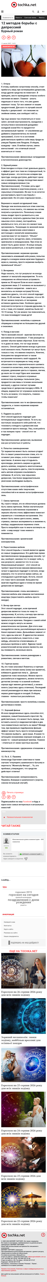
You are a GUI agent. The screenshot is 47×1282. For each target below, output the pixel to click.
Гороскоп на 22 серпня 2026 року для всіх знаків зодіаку (21, 1222)
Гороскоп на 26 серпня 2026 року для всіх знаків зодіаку (21, 993)
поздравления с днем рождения (23, 901)
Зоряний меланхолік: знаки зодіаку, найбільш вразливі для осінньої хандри (21, 1040)
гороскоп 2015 (23, 892)
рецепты (23, 905)
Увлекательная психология (20, 817)
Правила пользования (8, 1269)
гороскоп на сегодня (23, 895)
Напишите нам (9, 922)
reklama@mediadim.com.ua (37, 1257)
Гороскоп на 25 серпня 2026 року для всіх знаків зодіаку (21, 1087)
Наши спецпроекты (11, 936)
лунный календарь (23, 897)
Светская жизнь (30, 18)
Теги (5, 887)
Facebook (27, 801)
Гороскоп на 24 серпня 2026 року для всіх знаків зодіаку (21, 1132)
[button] (38, 12)
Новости (19, 18)
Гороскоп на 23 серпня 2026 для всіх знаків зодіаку (21, 1177)
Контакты (8, 926)
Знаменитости (8, 18)
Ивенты (41, 18)
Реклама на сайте (10, 933)
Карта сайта (8, 929)
